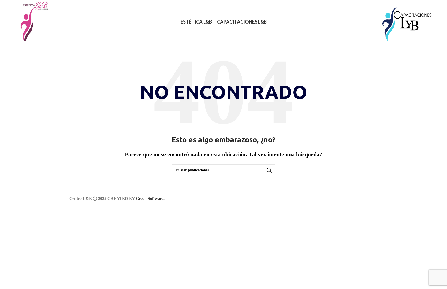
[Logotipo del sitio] (31, 21)
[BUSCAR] (269, 170)
